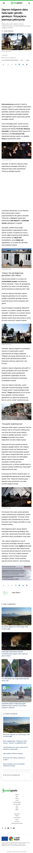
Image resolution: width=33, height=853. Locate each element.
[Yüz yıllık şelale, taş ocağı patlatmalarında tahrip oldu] (16, 668)
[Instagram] (5, 828)
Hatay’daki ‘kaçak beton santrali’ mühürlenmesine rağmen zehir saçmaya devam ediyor (15, 654)
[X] (15, 64)
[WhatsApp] (8, 64)
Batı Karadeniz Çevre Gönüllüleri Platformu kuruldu (14, 765)
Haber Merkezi (8, 31)
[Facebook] (12, 64)
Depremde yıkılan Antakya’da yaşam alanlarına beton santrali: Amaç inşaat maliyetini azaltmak (14, 705)
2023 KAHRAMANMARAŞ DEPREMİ (10, 60)
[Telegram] (19, 64)
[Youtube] (14, 828)
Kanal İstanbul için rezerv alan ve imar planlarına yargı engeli (15, 748)
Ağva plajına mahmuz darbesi (13, 753)
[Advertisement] (16, 85)
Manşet (27, 60)
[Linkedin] (23, 64)
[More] (26, 64)
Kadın (22, 60)
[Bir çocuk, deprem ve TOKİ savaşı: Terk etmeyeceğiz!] (16, 616)
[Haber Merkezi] (3, 31)
